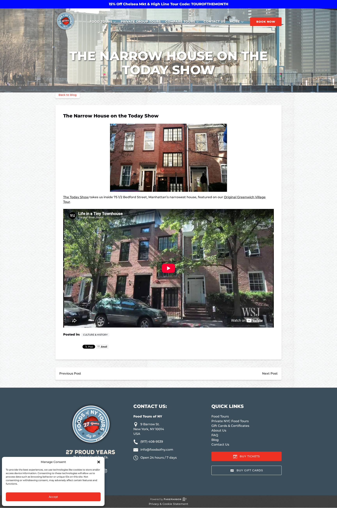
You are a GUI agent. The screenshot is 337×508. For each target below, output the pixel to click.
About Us (218, 430)
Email (103, 346)
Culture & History (95, 334)
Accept (53, 496)
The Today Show (76, 197)
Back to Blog (68, 95)
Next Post (270, 373)
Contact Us (214, 21)
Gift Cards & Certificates (230, 426)
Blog (215, 440)
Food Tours (220, 416)
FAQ (214, 435)
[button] (99, 462)
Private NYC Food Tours (230, 421)
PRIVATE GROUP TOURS (141, 21)
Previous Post (70, 373)
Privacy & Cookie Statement (168, 504)
